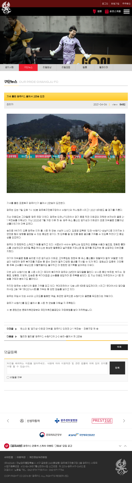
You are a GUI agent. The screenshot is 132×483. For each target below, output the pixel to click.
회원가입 (115, 4)
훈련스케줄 (115, 11)
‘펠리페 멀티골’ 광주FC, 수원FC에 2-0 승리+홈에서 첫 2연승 (51, 336)
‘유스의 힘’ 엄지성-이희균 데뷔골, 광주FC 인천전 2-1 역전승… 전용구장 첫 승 (59, 329)
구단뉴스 (28, 67)
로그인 (105, 4)
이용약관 (21, 457)
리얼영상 (47, 67)
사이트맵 (8, 457)
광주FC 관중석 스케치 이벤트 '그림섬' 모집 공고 (47, 446)
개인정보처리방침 (38, 457)
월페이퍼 (103, 67)
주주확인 (126, 4)
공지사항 (9, 67)
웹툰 (99, 11)
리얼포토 (66, 67)
